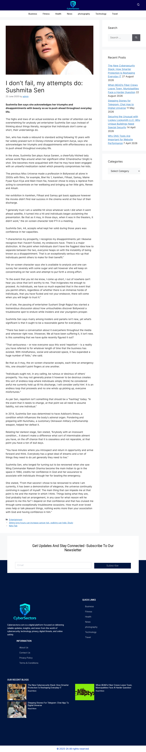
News (69, 14)
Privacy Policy (26, 658)
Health (58, 14)
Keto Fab (13, 525)
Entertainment (15, 519)
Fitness (46, 14)
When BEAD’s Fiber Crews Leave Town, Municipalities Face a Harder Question (123, 89)
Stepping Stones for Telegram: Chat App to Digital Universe (121, 104)
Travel (115, 14)
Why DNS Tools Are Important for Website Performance (120, 140)
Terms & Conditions (28, 663)
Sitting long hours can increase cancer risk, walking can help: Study (41, 522)
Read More (32, 691)
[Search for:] (120, 37)
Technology (101, 14)
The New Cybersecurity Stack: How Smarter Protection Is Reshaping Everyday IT (48, 686)
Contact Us (24, 652)
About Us (23, 647)
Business (33, 14)
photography (84, 14)
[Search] (136, 37)
